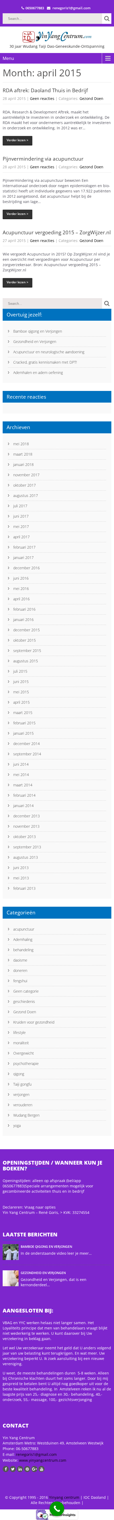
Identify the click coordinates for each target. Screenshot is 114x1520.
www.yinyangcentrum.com (42, 1460)
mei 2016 (21, 588)
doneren (20, 970)
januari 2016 (23, 619)
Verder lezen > (17, 140)
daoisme (20, 960)
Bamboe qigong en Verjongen (37, 331)
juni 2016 (21, 578)
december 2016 (26, 567)
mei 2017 (21, 526)
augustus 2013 (25, 857)
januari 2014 (23, 805)
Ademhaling (22, 939)
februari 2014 (24, 795)
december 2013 (26, 815)
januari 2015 (23, 733)
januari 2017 (23, 557)
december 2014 (26, 743)
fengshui (20, 980)
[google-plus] (34, 1469)
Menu (8, 58)
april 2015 (21, 702)
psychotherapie (26, 1063)
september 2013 (27, 846)
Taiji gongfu (22, 1084)
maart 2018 (22, 454)
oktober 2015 (24, 640)
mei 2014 (21, 774)
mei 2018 (21, 443)
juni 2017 (21, 516)
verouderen (22, 1104)
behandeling (23, 949)
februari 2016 (24, 609)
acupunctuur (23, 929)
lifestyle (19, 1032)
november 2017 (26, 474)
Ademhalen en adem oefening (38, 372)
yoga (17, 1125)
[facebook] (6, 1469)
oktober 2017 (24, 485)
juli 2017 (20, 505)
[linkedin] (20, 1469)
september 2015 (27, 650)
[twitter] (13, 1469)
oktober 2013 (24, 836)
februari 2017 (24, 547)
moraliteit (21, 1042)
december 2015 (26, 629)
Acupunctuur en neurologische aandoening (48, 351)
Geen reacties (42, 98)
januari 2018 (23, 464)
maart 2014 (22, 784)
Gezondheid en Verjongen (34, 341)
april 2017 (21, 536)
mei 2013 (21, 877)
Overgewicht (23, 1053)
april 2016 (21, 598)
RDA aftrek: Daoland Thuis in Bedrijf (45, 90)
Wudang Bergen (26, 1115)
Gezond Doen (91, 98)
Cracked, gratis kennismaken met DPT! (45, 362)
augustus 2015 (25, 660)
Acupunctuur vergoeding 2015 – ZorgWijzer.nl (57, 232)
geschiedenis (24, 1001)
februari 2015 (24, 722)
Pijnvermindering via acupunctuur (43, 158)
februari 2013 (24, 888)
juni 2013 (21, 867)
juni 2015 (21, 681)
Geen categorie (26, 991)
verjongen (21, 1094)
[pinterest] (27, 1469)
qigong (18, 1073)
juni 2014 (21, 764)
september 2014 (27, 753)
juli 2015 (20, 671)
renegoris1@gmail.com (36, 1454)
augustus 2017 (25, 495)
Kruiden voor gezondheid (33, 1022)
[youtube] (41, 1469)
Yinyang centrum (64, 1497)
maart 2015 (22, 712)
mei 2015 (21, 691)
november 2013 (26, 826)
